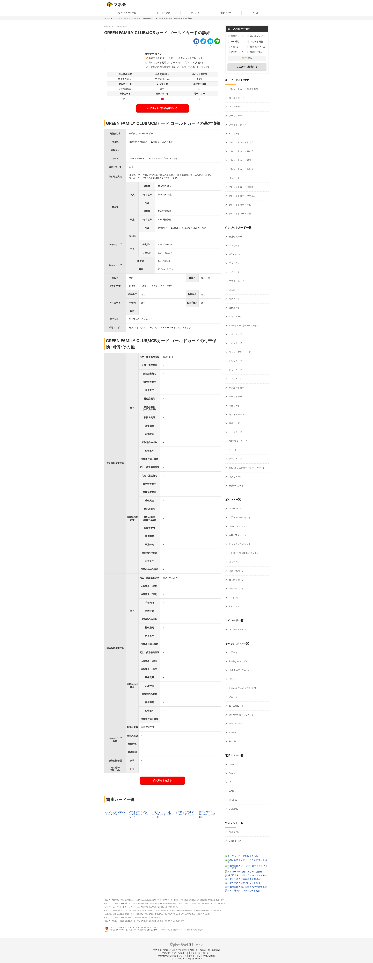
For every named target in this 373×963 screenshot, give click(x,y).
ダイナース (234, 272)
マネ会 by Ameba (119, 903)
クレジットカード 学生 (239, 204)
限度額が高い (256, 52)
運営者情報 (181, 950)
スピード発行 (256, 41)
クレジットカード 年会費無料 (243, 89)
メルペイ (233, 696)
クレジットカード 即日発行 (242, 169)
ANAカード (234, 298)
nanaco (232, 764)
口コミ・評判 (163, 12)
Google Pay (234, 840)
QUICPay (233, 808)
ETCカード (234, 133)
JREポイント (235, 562)
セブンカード (235, 458)
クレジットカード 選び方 (241, 151)
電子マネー (225, 12)
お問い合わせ (209, 955)
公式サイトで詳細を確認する (162, 108)
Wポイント (236, 46)
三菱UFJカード (236, 485)
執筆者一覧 (205, 950)
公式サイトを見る (162, 780)
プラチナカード (236, 106)
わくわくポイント (237, 579)
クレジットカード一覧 (125, 12)
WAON (231, 791)
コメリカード (235, 476)
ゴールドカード (236, 98)
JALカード (233, 289)
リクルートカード (237, 387)
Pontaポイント (236, 588)
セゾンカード (235, 361)
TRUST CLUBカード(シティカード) (246, 467)
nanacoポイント (236, 526)
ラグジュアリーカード (239, 352)
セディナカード (236, 414)
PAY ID (232, 741)
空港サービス (237, 52)
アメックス (234, 263)
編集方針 (216, 950)
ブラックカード (236, 115)
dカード (232, 450)
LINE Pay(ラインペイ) (239, 670)
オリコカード (235, 334)
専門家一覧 (193, 950)
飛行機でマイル (257, 46)
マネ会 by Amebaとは (163, 950)
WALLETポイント (237, 535)
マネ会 (107, 18)
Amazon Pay (235, 723)
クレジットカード (120, 18)
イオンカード (235, 316)
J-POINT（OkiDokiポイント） (243, 553)
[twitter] (203, 41)
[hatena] (210, 41)
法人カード (234, 178)
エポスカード (235, 343)
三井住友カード (236, 236)
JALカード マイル (237, 629)
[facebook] (196, 41)
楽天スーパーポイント (239, 517)
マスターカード (236, 281)
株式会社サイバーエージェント (160, 930)
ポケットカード (236, 396)
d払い (231, 679)
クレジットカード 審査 (239, 160)
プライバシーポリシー (200, 952)
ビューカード (235, 370)
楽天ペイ (233, 652)
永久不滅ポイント (237, 570)
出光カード (234, 405)
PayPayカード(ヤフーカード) (243, 325)
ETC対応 (235, 41)
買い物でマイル (257, 36)
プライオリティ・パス (239, 124)
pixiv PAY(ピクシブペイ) (240, 714)
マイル (255, 12)
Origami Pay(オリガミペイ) (242, 688)
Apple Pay (233, 831)
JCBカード (135, 18)
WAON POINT (235, 508)
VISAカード (234, 254)
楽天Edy (232, 800)
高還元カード (237, 36)
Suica (231, 773)
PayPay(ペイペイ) (237, 661)
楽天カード (234, 307)
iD (229, 782)
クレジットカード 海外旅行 (242, 186)
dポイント (233, 597)
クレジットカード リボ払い (242, 195)
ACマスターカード (237, 441)
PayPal (232, 732)
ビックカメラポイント (239, 544)
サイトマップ (195, 955)
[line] (217, 41)
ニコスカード (235, 432)
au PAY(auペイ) (236, 705)
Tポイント (233, 606)
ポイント (195, 12)
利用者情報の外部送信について (172, 955)
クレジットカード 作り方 (241, 142)
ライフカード (235, 378)
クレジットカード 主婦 (239, 213)
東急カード (234, 423)
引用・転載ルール (180, 952)
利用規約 (166, 952)
